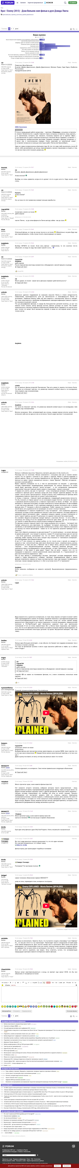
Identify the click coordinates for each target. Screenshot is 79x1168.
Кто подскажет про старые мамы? (13, 1126)
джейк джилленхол (27, 14)
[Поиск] (65, 2)
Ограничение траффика (10, 1116)
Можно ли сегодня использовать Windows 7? (16, 1057)
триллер (13, 14)
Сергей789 (20, 271)
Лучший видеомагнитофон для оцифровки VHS (17, 1028)
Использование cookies (8, 1161)
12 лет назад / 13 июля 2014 (24, 838)
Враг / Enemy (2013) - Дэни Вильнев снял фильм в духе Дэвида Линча (34, 10)
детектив (19, 14)
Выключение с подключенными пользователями (17, 1122)
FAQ (32, 1159)
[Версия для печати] (71, 29)
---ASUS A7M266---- (9, 1133)
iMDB (16, 127)
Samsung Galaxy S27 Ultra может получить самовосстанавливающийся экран (25, 1094)
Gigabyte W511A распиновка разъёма (16, 1079)
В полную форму (72, 1011)
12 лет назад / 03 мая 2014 (23, 657)
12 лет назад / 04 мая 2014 (23, 743)
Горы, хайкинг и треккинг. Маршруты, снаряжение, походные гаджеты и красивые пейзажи (31, 1071)
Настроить (67, 1166)
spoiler (35, 982)
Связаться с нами (7, 1159)
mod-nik (39, 37)
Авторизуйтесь (6, 1011)
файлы (8, 985)
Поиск (28, 1159)
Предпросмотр (26, 1011)
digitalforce (25, 575)
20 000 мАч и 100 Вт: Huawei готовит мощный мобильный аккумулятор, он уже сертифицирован (30, 1103)
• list (53, 982)
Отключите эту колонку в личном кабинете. (13, 1136)
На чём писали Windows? (10, 1118)
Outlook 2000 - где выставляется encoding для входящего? (20, 1124)
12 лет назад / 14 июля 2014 (24, 875)
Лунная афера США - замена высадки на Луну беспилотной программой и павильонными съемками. (31, 1061)
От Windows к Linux (9, 1055)
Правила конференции (19, 1159)
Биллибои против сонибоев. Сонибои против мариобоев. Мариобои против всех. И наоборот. (29, 1038)
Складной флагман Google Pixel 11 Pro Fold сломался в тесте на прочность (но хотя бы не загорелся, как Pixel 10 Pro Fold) (37, 1106)
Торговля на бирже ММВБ (11, 1026)
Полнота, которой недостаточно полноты (17, 1075)
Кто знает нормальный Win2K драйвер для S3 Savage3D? (19, 1114)
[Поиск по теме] (73, 29)
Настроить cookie (21, 1161)
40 (43, 37)
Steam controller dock (12, 1077)
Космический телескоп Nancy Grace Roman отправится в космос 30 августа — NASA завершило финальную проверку (36, 1101)
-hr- (73, 982)
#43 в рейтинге (5, 298)
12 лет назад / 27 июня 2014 (24, 827)
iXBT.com (5, 1163)
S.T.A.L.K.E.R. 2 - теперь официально (13, 1063)
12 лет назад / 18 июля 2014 (24, 969)
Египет (6, 1065)
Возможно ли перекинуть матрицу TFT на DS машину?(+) (19, 1120)
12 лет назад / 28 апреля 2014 (24, 276)
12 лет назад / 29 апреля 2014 (24, 402)
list (56, 982)
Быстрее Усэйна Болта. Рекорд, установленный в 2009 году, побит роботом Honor (26, 1108)
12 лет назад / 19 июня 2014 (23, 781)
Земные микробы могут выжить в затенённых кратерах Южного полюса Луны (25, 1089)
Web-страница (5, 947)
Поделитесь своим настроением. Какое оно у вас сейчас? (20, 1033)
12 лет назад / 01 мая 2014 (23, 640)
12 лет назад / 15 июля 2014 (23, 938)
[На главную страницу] (7, 3)
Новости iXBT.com (7, 1085)
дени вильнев (7, 14)
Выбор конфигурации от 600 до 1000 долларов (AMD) (18, 1044)
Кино (2, 8)
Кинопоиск (23, 127)
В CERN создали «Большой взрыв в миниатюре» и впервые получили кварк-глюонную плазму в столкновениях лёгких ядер (38, 1087)
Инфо (69, 62)
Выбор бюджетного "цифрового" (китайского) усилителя (19, 1036)
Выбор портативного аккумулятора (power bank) (17, 1024)
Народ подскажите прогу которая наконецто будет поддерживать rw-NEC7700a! (25, 1128)
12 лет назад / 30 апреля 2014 (24, 470)
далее (16, 29)
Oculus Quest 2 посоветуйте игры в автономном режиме (21, 1073)
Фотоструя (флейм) (9, 1050)
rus (75, 982)
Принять (57, 1166)
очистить (13, 985)
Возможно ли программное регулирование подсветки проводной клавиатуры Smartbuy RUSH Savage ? (34, 1082)
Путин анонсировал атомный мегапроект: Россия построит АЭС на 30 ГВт (24, 1099)
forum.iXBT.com (39, 1163)
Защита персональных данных (35, 1161)
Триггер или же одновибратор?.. (13, 1046)
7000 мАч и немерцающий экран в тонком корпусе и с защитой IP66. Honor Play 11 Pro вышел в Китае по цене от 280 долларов (38, 1092)
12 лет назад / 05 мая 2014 (23, 765)
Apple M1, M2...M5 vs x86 (10, 1048)
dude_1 (20, 575)
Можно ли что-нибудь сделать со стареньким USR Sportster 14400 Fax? (23, 1130)
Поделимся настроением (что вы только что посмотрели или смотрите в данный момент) (28, 1040)
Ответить (74, 62)
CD (18, 682)
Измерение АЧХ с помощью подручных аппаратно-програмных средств (23, 1059)
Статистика (37, 1159)
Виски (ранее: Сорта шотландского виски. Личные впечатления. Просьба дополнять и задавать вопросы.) (33, 1052)
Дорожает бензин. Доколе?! (11, 1042)
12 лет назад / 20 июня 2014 (24, 811)
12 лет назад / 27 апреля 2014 (24, 62)
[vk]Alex (31, 575)
